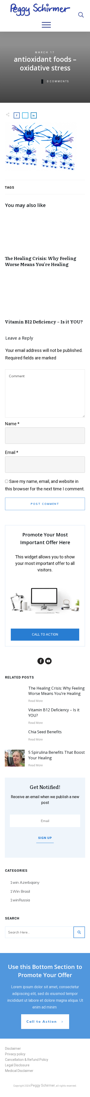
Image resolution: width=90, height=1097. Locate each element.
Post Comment (45, 504)
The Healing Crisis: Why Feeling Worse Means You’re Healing (45, 243)
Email (11, 452)
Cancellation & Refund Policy (26, 1060)
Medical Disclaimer (19, 1071)
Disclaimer (13, 1048)
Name (12, 423)
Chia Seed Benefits (45, 731)
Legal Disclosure (17, 1065)
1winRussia (20, 900)
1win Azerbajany (25, 882)
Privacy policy (15, 1054)
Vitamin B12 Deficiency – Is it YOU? (45, 303)
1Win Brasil (20, 891)
